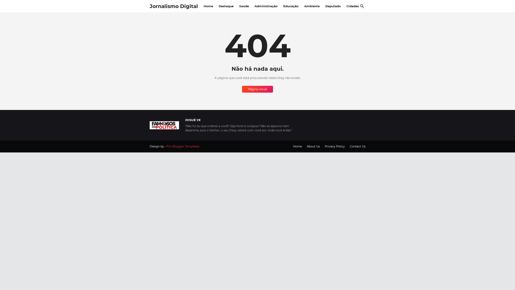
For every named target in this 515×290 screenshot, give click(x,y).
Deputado (333, 6)
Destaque (226, 6)
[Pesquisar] (362, 6)
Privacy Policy (335, 146)
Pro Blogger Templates (183, 146)
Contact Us (358, 146)
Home (208, 6)
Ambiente (312, 6)
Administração (266, 6)
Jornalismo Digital (174, 6)
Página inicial (257, 89)
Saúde (244, 6)
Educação (291, 6)
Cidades (352, 6)
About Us (313, 146)
